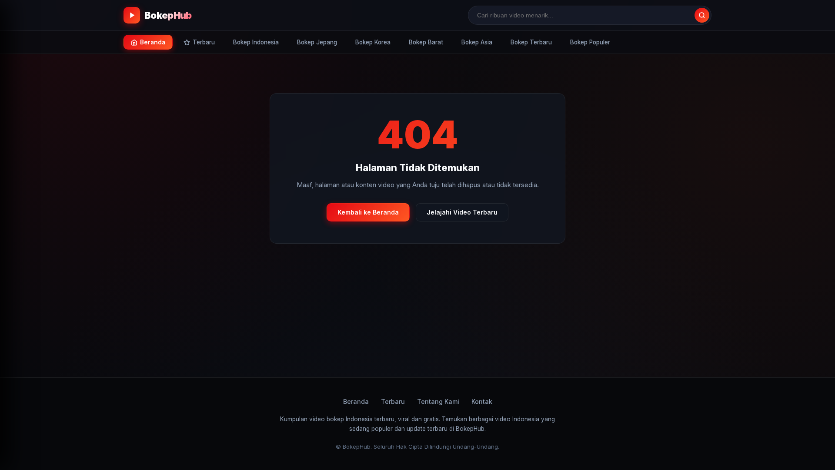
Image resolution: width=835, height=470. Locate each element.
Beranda (356, 401)
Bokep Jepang (317, 42)
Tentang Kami (438, 401)
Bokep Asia (476, 42)
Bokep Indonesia (256, 42)
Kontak (481, 401)
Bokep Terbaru (531, 42)
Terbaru (393, 401)
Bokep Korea (373, 42)
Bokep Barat (426, 42)
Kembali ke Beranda (368, 212)
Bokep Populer (590, 42)
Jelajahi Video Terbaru (462, 212)
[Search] (702, 15)
